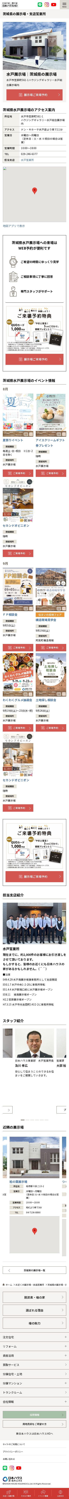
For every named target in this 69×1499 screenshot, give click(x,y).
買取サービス (11, 1365)
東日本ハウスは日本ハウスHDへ (34, 1433)
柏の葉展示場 (18, 1182)
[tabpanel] (34, 1071)
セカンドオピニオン (16, 525)
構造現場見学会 (49, 617)
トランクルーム (12, 1392)
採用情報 (34, 1415)
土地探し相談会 (46, 700)
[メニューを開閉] (64, 4)
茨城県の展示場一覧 (34, 1270)
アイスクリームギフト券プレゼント (50, 442)
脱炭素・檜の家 (34, 1297)
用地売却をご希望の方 (35, 1424)
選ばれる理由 (34, 1310)
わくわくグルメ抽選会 (17, 700)
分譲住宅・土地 (12, 1374)
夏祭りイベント (13, 440)
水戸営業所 (27, 160)
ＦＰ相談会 (10, 614)
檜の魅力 (34, 1323)
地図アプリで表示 (14, 226)
